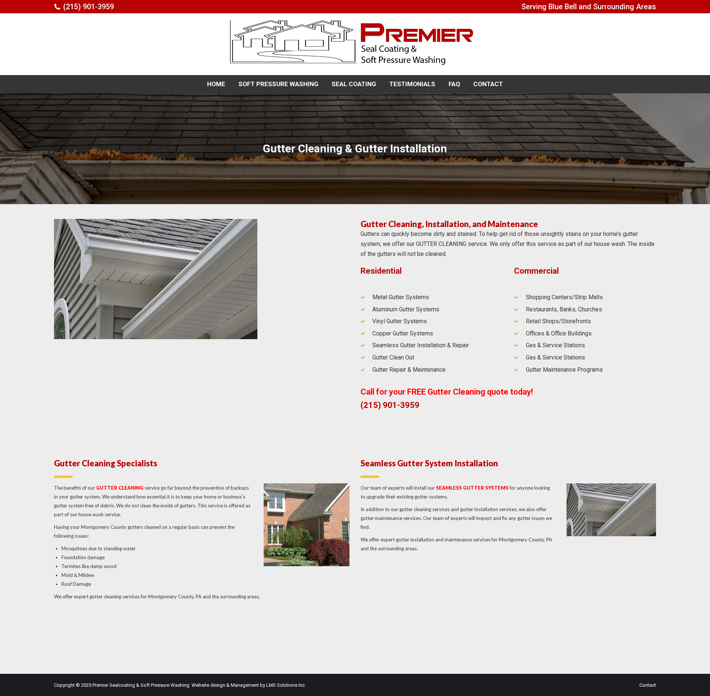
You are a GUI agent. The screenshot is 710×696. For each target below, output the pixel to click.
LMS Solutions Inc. (286, 685)
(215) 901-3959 (88, 6)
